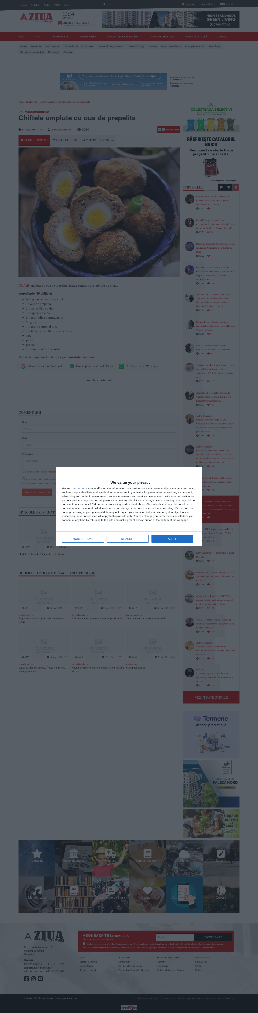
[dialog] (129, 506)
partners (82, 488)
